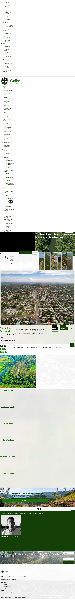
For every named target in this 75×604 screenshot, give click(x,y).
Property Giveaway (9, 4)
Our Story (7, 52)
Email (64, 556)
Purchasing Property (9, 49)
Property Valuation (9, 20)
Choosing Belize (7, 98)
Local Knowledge (6, 44)
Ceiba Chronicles (8, 48)
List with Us (7, 16)
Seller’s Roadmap (8, 19)
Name (64, 551)
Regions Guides (8, 12)
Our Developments (9, 5)
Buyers (4, 9)
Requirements (7, 109)
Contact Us (5, 57)
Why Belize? (7, 11)
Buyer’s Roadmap (8, 13)
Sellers (4, 15)
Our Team (7, 53)
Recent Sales (7, 18)
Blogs (5, 112)
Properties (5, 22)
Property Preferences (9, 6)
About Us (5, 50)
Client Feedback (8, 56)
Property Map (8, 8)
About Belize (7, 46)
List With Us (6, 102)
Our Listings (7, 2)
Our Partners (7, 55)
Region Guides (7, 97)
